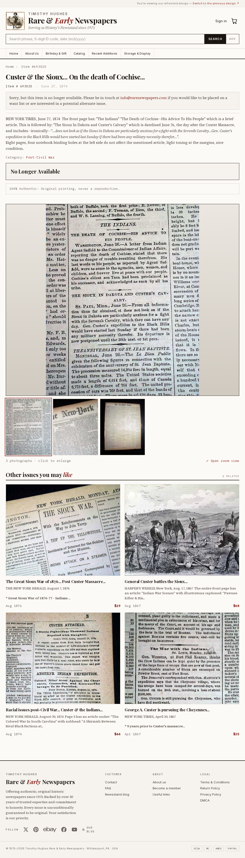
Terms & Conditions (215, 782)
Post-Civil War (40, 157)
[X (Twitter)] (25, 829)
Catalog (79, 53)
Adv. (232, 38)
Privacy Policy (210, 794)
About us (159, 782)
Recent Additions (104, 53)
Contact (111, 782)
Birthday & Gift (56, 53)
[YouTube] (74, 829)
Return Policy (210, 788)
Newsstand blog (117, 794)
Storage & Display (137, 53)
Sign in (221, 21)
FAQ (108, 788)
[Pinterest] (36, 829)
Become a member (167, 788)
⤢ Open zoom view (222, 461)
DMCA (205, 800)
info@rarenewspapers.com (143, 97)
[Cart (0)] (234, 21)
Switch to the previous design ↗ (216, 3)
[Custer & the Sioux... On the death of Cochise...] (28, 427)
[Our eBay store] (49, 829)
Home (13, 53)
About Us (32, 53)
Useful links (161, 794)
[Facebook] (64, 829)
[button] (122, 300)
